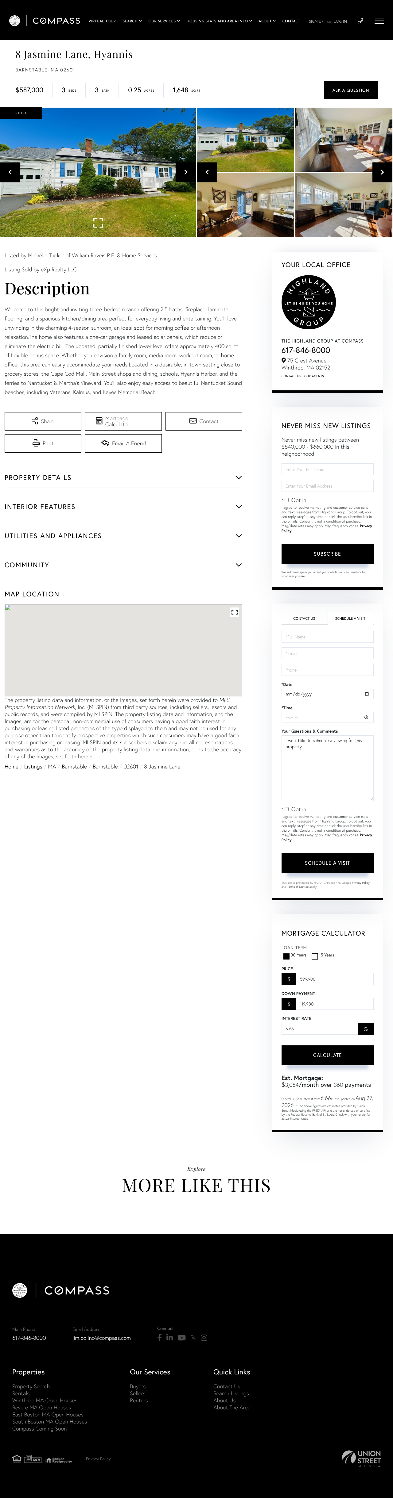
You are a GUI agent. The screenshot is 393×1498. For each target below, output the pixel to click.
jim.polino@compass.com (101, 1337)
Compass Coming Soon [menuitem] (39, 1428)
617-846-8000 (306, 350)
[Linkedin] (169, 1338)
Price (287, 968)
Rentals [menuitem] (20, 1393)
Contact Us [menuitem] (226, 1386)
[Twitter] (193, 1338)
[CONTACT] (351, 90)
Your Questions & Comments (310, 731)
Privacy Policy (361, 883)
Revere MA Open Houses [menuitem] (41, 1407)
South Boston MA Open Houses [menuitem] (49, 1421)
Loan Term (294, 947)
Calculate (327, 1055)
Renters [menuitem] (139, 1400)
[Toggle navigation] (379, 21)
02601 (130, 766)
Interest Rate (296, 1018)
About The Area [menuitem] (232, 1407)
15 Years (326, 955)
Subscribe (327, 553)
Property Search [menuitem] (31, 1386)
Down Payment (298, 993)
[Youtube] (181, 1338)
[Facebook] (159, 1338)
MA (52, 766)
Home (11, 766)
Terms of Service (298, 887)
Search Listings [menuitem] (231, 1393)
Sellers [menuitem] (137, 1393)
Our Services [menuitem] (162, 21)
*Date (287, 684)
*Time (287, 708)
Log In (340, 22)
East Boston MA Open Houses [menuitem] (48, 1414)
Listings (33, 766)
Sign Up (316, 22)
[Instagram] (204, 1338)
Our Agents (314, 376)
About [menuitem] (265, 21)
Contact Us (291, 376)
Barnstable (74, 766)
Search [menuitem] (130, 21)
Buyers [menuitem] (138, 1386)
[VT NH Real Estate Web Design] (361, 1458)
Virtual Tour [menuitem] (102, 21)
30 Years (299, 955)
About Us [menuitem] (224, 1400)
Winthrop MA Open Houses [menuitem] (44, 1400)
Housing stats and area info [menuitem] (217, 21)
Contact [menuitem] (291, 21)
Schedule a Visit (350, 618)
